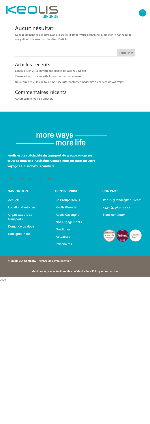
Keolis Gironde (66, 207)
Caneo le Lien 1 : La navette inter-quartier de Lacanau (48, 76)
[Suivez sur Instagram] (21, 178)
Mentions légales (42, 271)
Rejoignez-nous (19, 234)
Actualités (63, 237)
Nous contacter (114, 214)
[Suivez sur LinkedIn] (50, 178)
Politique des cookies (105, 271)
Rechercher (126, 52)
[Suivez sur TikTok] (31, 178)
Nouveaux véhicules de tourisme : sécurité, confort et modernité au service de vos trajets (70, 82)
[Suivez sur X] (40, 178)
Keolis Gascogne (67, 214)
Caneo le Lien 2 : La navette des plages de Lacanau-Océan (50, 70)
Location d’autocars (22, 207)
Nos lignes (63, 229)
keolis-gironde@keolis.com (122, 200)
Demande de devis (21, 226)
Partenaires (64, 244)
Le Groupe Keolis (68, 200)
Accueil (13, 200)
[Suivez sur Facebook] (12, 178)
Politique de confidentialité (72, 271)
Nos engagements (69, 222)
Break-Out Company (23, 261)
